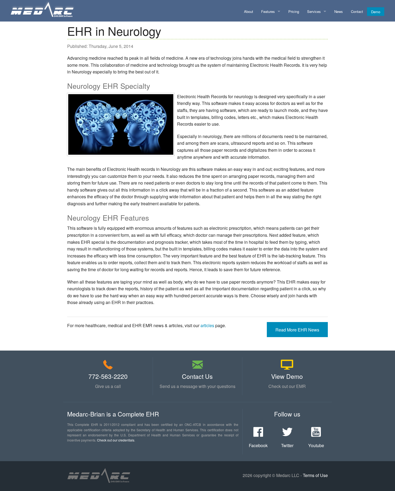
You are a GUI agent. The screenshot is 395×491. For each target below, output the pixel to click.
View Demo (287, 376)
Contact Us (197, 376)
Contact (357, 11)
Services (314, 11)
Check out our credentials (115, 440)
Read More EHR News (297, 330)
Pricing (293, 11)
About (248, 11)
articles (207, 325)
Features (268, 11)
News (338, 11)
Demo (375, 11)
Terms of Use (315, 475)
